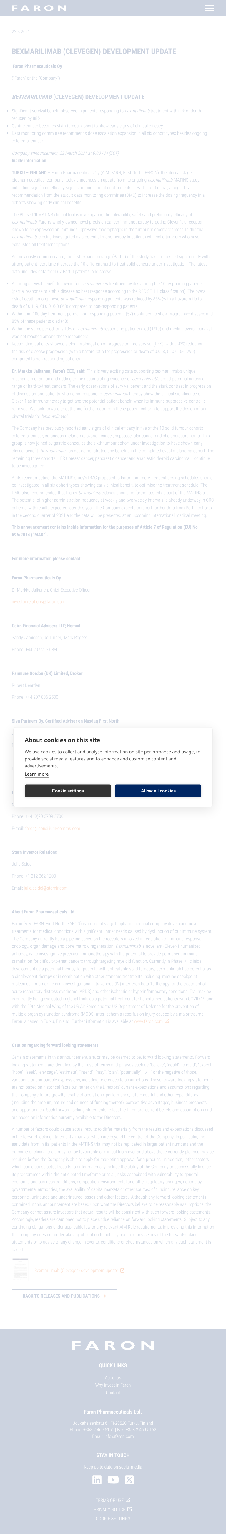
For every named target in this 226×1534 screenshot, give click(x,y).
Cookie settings (68, 790)
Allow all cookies (158, 790)
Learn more (37, 774)
